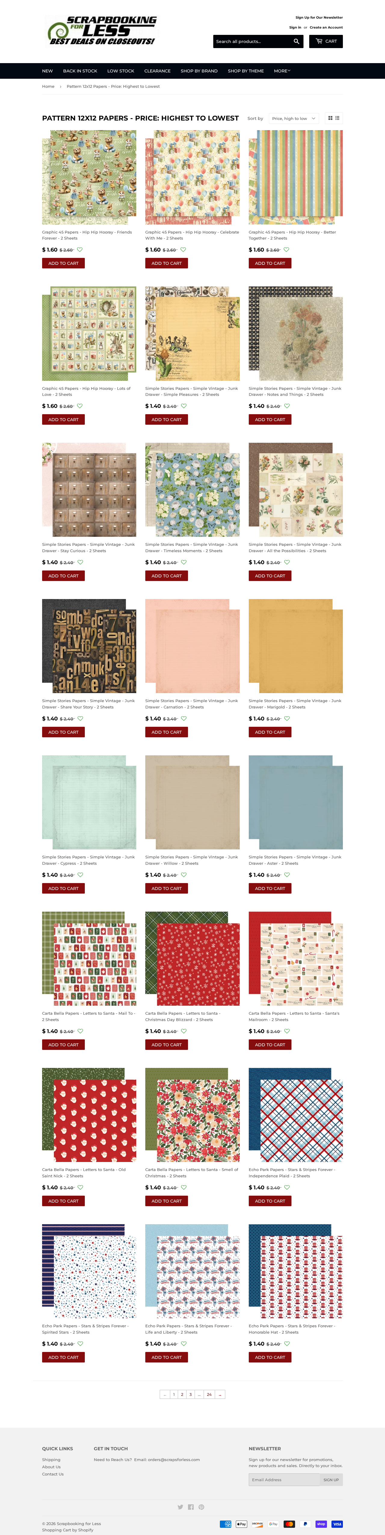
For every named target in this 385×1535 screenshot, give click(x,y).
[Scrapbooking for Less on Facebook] (191, 1508)
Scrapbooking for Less (79, 1523)
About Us (51, 1466)
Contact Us (53, 1474)
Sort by (255, 118)
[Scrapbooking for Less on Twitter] (180, 1508)
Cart (330, 41)
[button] (79, 249)
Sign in (295, 27)
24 (209, 1394)
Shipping (51, 1459)
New (47, 71)
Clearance (157, 71)
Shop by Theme (246, 71)
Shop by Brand (199, 71)
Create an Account (326, 27)
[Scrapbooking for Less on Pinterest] (201, 1508)
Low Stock (120, 71)
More (280, 71)
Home (48, 86)
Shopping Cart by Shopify (67, 1529)
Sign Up (331, 1480)
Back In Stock (80, 71)
